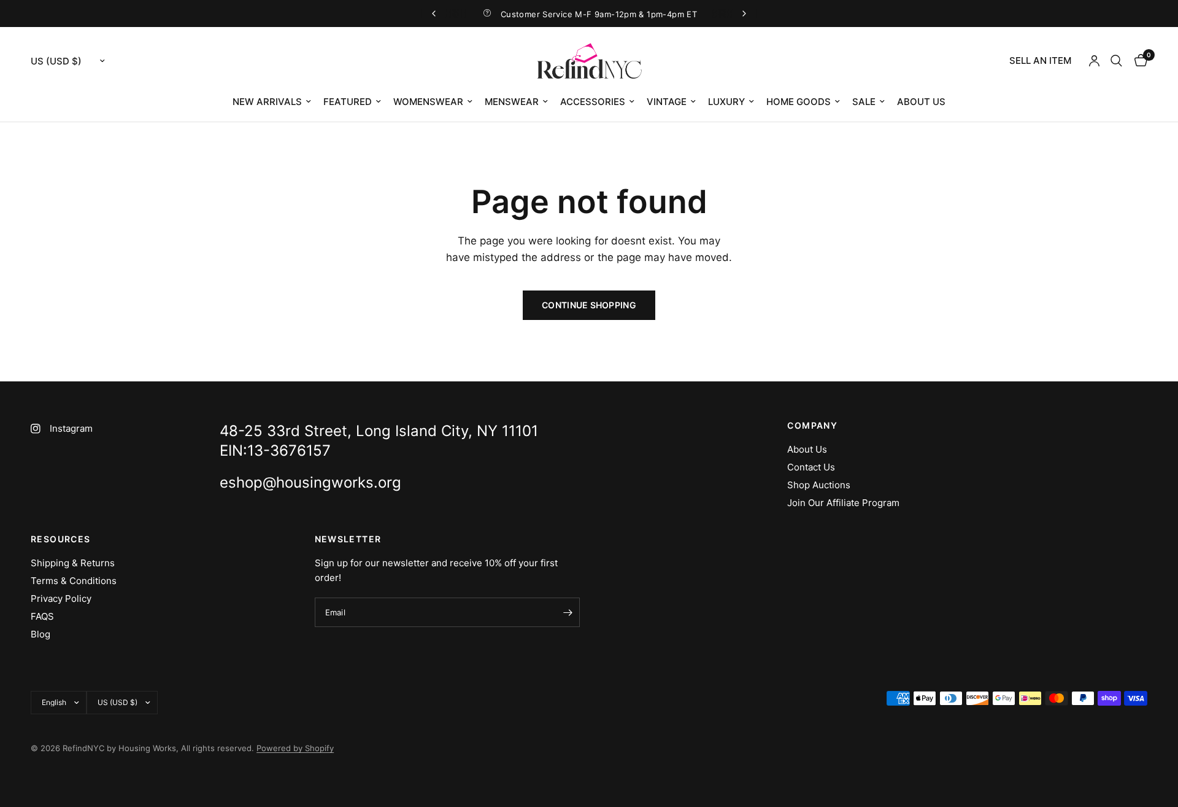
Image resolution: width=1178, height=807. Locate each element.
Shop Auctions (818, 485)
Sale (864, 101)
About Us (921, 101)
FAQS (42, 616)
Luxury (726, 101)
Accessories (592, 101)
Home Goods (798, 101)
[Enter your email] (567, 612)
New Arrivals (267, 101)
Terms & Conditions (74, 581)
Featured (347, 101)
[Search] (1116, 60)
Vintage (667, 101)
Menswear (512, 101)
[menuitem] (1040, 60)
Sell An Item (1040, 60)
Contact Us (811, 467)
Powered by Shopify (295, 748)
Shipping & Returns (73, 563)
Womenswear (428, 101)
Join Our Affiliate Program (843, 503)
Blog (40, 634)
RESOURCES (61, 539)
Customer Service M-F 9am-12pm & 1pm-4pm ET (599, 14)
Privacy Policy (61, 598)
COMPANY (812, 425)
